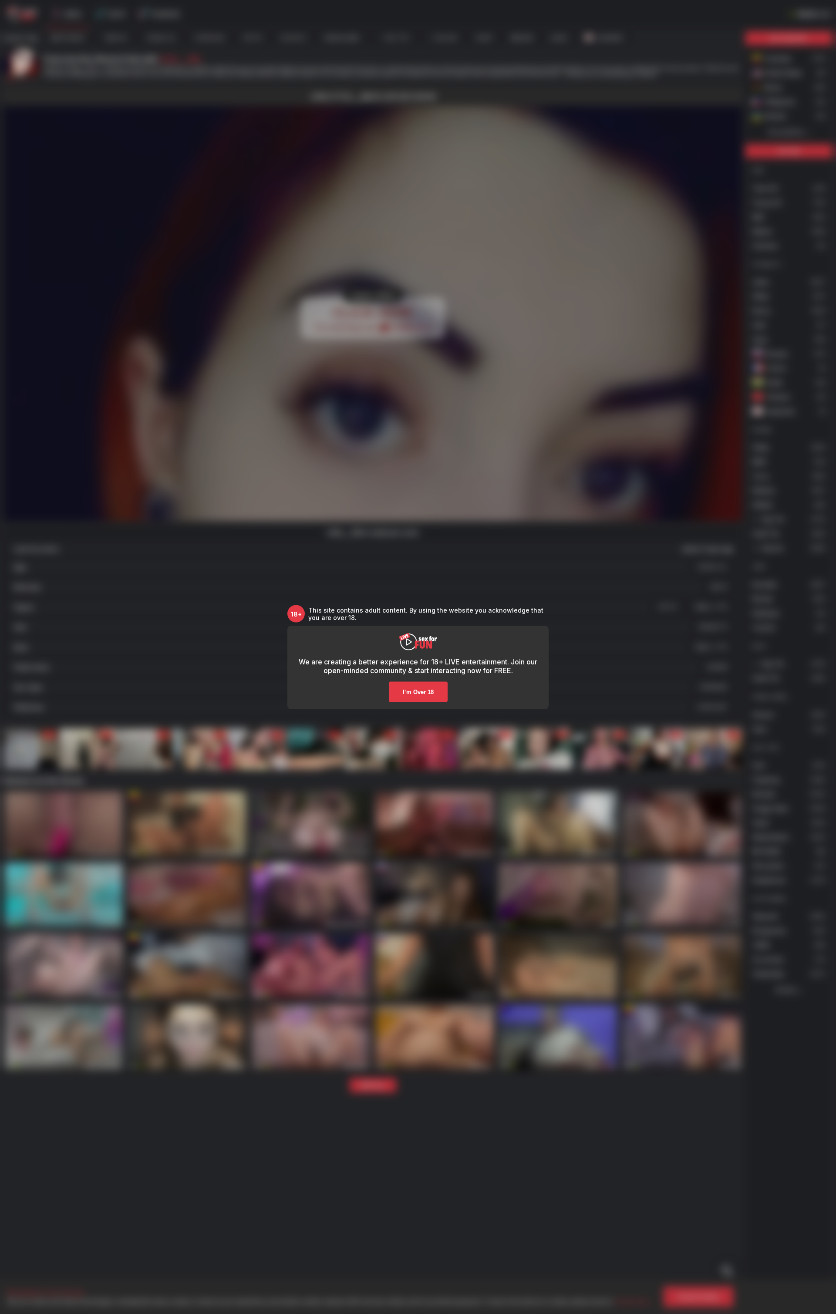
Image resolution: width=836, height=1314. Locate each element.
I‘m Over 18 (418, 692)
